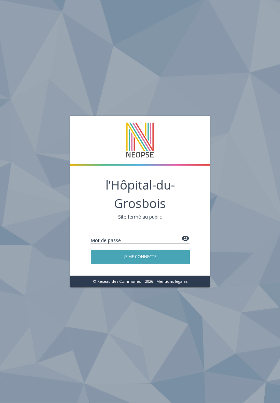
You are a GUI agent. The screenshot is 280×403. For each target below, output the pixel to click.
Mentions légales (171, 281)
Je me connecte (140, 257)
